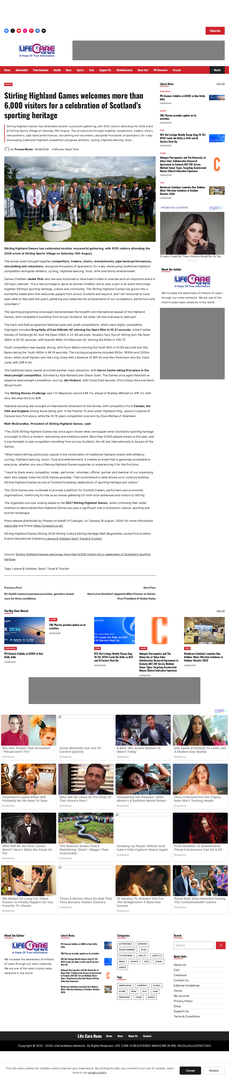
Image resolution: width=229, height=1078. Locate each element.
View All (220, 83)
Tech (162, 183)
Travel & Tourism (90, 538)
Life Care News (90, 1036)
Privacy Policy (183, 1001)
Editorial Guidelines (186, 985)
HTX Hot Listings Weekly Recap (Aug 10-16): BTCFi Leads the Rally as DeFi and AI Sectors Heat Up (183, 138)
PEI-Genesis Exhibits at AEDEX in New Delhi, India (182, 97)
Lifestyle (157, 956)
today (138, 997)
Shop (177, 1006)
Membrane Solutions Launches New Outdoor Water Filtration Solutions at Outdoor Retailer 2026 (182, 190)
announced (125, 985)
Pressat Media (23, 149)
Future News (126, 956)
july (144, 991)
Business (142, 944)
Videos (122, 967)
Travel (158, 961)
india (134, 991)
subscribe (11, 525)
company (142, 985)
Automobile (165, 91)
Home (178, 990)
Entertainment (127, 950)
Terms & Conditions (187, 1016)
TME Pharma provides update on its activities (178, 117)
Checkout (180, 975)
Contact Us (181, 980)
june (155, 991)
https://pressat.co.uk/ (48, 525)
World (151, 997)
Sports (8, 84)
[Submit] (221, 945)
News (122, 961)
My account (181, 996)
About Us (180, 965)
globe (122, 991)
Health (163, 111)
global (157, 985)
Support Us (181, 1011)
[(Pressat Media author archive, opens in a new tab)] (7, 151)
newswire (124, 997)
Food (162, 130)
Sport (75, 538)
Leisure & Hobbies (58, 538)
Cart (176, 970)
